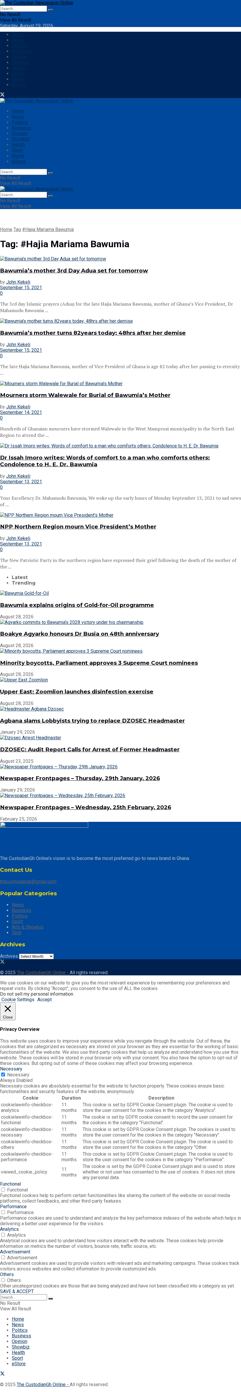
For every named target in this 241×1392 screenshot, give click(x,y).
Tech (16, 932)
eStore (19, 84)
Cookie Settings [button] (17, 999)
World (18, 79)
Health (18, 68)
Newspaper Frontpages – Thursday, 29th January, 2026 (80, 778)
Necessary (18, 1075)
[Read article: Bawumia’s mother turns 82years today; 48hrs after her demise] (120, 321)
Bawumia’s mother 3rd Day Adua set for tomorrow (74, 270)
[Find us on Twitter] (2, 95)
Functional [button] (10, 1184)
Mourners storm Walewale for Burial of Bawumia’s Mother (85, 395)
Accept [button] (44, 999)
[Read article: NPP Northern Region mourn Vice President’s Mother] (120, 515)
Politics (20, 45)
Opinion (19, 57)
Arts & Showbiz (27, 927)
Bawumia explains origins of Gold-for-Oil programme (77, 605)
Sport (17, 73)
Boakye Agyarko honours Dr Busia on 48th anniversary (79, 633)
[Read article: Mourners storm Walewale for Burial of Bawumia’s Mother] (120, 383)
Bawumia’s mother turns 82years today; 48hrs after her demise (93, 332)
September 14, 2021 (21, 412)
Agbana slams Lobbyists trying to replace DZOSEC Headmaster (92, 720)
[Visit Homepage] (36, 3)
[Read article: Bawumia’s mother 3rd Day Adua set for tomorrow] (120, 259)
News (18, 40)
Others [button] (7, 1274)
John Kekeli (18, 282)
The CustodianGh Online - (43, 972)
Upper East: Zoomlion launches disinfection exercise (76, 691)
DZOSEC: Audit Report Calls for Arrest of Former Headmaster (90, 749)
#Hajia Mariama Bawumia (48, 229)
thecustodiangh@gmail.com (28, 881)
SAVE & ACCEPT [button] (17, 1291)
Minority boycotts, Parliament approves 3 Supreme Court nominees (99, 662)
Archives (9, 956)
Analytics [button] (9, 1229)
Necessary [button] (11, 1069)
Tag (17, 229)
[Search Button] (50, 10)
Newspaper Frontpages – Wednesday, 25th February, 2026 (85, 807)
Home (18, 34)
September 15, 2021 (21, 287)
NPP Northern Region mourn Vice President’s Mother (78, 526)
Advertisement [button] (15, 1252)
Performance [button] (13, 1206)
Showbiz (21, 62)
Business (21, 51)
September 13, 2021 (21, 481)
